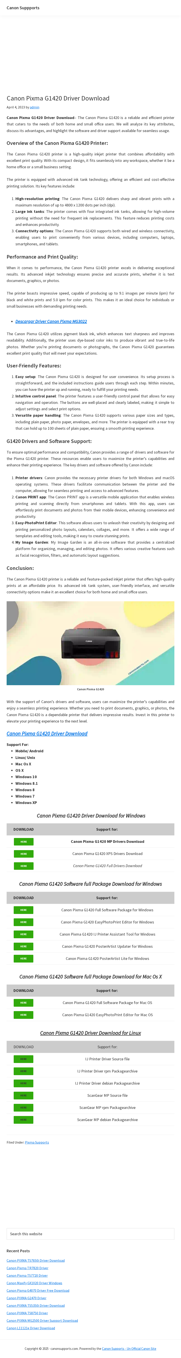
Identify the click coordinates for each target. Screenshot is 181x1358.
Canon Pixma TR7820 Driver (27, 1268)
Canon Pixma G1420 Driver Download (47, 733)
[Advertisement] (90, 61)
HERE (24, 841)
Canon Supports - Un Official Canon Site (129, 1349)
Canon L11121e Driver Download (31, 1328)
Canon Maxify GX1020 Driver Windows (34, 1283)
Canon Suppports (23, 7)
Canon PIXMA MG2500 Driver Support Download (42, 1320)
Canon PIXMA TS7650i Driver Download (36, 1260)
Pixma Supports (37, 1142)
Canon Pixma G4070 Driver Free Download (38, 1290)
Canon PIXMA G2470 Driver (26, 1298)
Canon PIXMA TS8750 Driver (27, 1313)
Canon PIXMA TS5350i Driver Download (36, 1305)
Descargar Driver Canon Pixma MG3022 (51, 321)
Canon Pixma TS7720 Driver (27, 1275)
